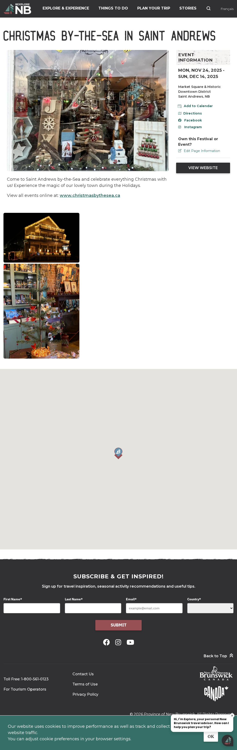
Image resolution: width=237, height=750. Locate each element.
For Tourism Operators (24, 689)
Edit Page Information (202, 151)
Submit (119, 625)
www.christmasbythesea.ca (90, 195)
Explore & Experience (66, 8)
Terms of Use (85, 684)
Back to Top (215, 656)
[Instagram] (119, 642)
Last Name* (74, 599)
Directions (192, 113)
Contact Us (83, 674)
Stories (187, 8)
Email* (131, 599)
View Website (203, 168)
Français (227, 9)
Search (208, 8)
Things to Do (113, 8)
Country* (194, 599)
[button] (118, 453)
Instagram (193, 127)
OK (211, 736)
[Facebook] (107, 642)
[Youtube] (130, 642)
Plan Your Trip (153, 8)
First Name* (12, 599)
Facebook (193, 120)
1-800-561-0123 (35, 679)
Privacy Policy (85, 694)
